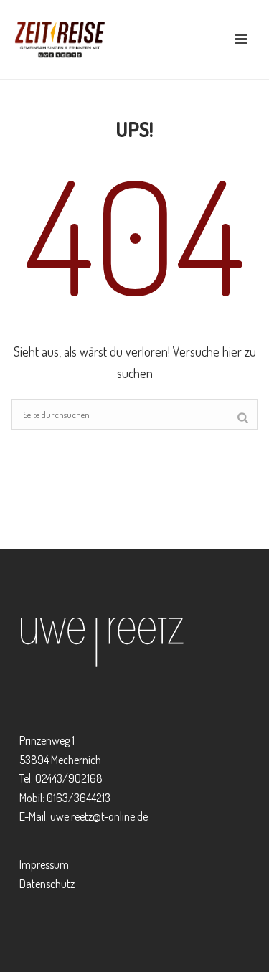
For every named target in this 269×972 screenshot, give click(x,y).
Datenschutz (47, 884)
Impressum (44, 864)
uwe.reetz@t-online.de (99, 816)
